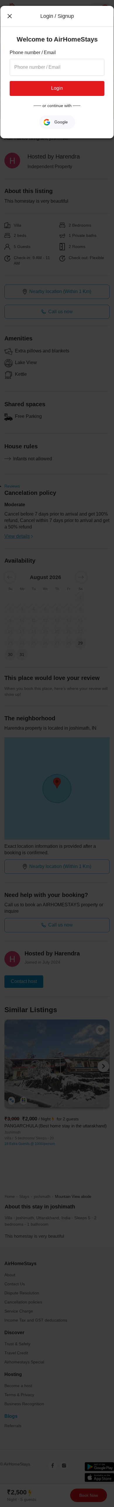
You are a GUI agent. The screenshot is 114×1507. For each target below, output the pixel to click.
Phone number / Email (33, 52)
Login (57, 88)
